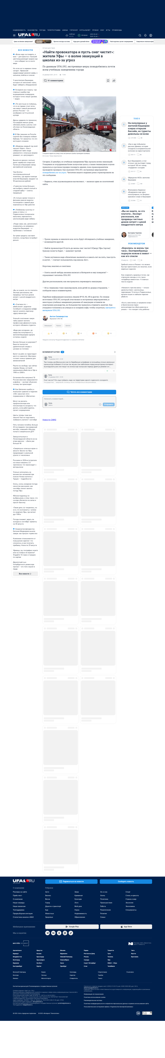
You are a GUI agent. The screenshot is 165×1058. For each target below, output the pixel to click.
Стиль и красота (132, 610)
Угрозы (58, 325)
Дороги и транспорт (53, 621)
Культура (78, 614)
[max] (65, 647)
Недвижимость (19, 30)
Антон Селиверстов (59, 316)
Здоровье (49, 632)
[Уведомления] (145, 35)
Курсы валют (85, 30)
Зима (77, 606)
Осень (102, 610)
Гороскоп (74, 30)
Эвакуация (48, 325)
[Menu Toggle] (14, 35)
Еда (46, 624)
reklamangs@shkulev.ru (91, 702)
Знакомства (33, 30)
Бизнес (48, 610)
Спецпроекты (131, 624)
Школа (68, 325)
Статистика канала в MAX (23, 632)
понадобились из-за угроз (54, 172)
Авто (47, 606)
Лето (76, 617)
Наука (77, 624)
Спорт (128, 606)
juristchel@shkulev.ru (64, 718)
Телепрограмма (53, 30)
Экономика (130, 621)
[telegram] (47, 647)
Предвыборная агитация (23, 628)
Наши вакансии (19, 621)
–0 (113, 371)
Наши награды (19, 617)
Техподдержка (18, 624)
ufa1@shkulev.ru (38, 716)
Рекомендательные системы (93, 715)
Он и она (103, 606)
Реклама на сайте (20, 606)
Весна (47, 614)
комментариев (55, 80)
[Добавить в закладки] (108, 80)
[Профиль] (150, 35)
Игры (108, 30)
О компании (18, 614)
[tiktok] (71, 647)
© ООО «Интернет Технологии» (48, 728)
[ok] (59, 647)
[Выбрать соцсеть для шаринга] (114, 80)
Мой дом (78, 621)
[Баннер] (43, 41)
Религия (103, 628)
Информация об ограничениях (94, 708)
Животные (49, 628)
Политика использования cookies (94, 712)
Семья (102, 632)
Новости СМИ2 (49, 420)
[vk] (53, 647)
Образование (80, 632)
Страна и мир (131, 614)
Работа (103, 621)
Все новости (25, 50)
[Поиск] (140, 35)
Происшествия (106, 617)
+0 (107, 371)
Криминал (79, 610)
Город (47, 617)
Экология (129, 617)
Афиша (65, 30)
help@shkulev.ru (28, 719)
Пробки (95, 30)
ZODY (102, 30)
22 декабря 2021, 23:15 (50, 75)
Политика (104, 614)
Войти (50, 405)
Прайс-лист (17, 610)
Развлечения (105, 624)
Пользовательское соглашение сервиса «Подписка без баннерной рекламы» (108, 721)
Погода (42, 30)
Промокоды (117, 30)
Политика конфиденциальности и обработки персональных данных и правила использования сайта (116, 718)
